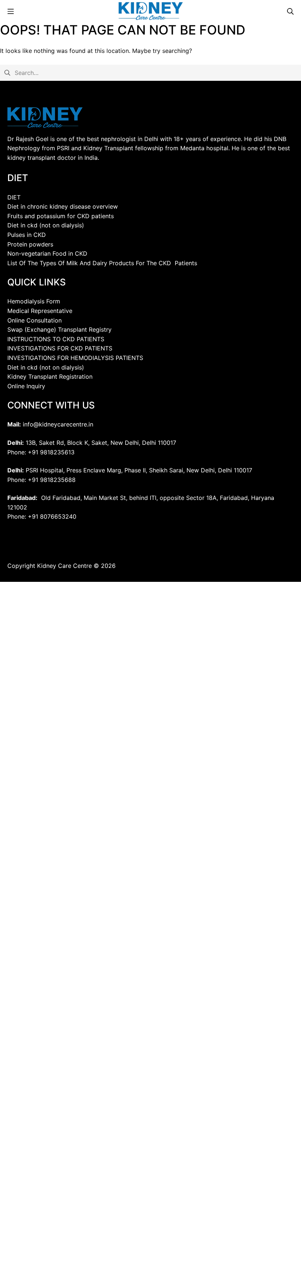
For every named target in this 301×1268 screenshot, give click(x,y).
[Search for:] (150, 72)
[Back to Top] (276, 1246)
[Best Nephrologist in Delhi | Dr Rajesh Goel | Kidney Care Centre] (151, 10)
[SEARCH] (290, 11)
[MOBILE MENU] (10, 11)
